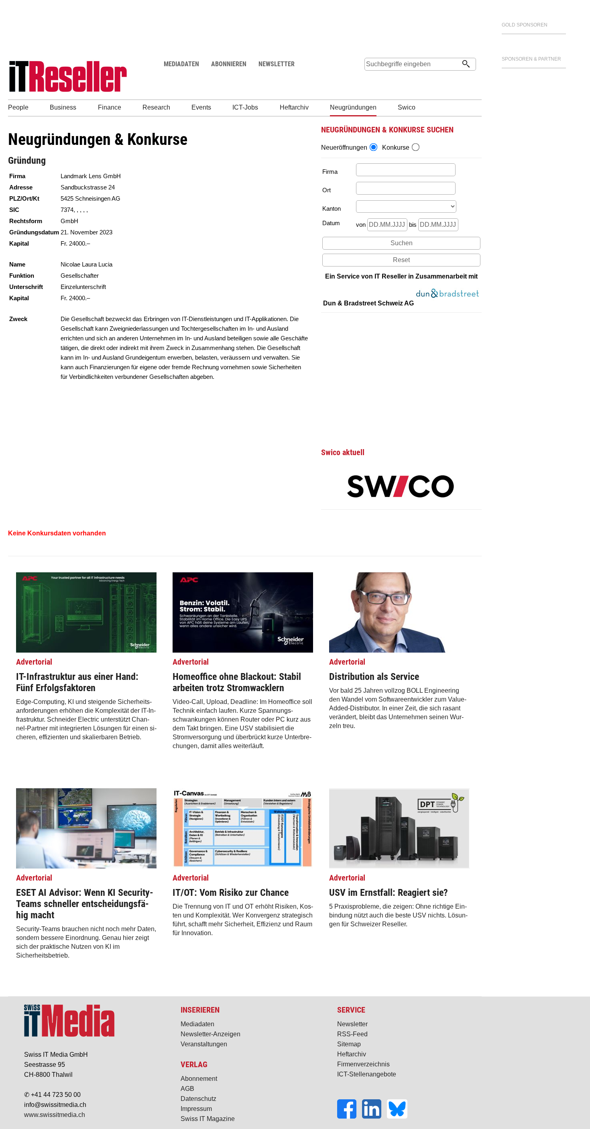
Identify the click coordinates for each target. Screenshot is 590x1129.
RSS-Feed (352, 1034)
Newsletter (352, 1024)
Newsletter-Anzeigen (210, 1034)
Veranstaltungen (204, 1044)
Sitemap (349, 1044)
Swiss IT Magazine (208, 1118)
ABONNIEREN (228, 64)
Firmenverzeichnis (363, 1064)
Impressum (196, 1108)
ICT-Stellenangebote (366, 1074)
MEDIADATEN (181, 64)
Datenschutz (198, 1098)
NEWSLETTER (276, 64)
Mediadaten (197, 1024)
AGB (187, 1088)
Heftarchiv (351, 1054)
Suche (370, 79)
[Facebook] (349, 1116)
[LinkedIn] (374, 1116)
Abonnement (199, 1078)
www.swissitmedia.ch (54, 1114)
